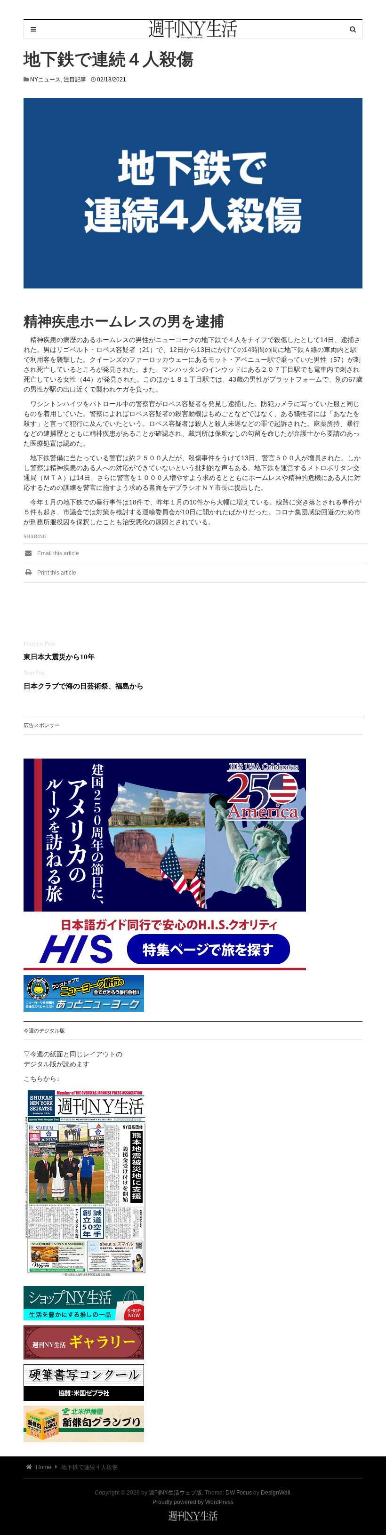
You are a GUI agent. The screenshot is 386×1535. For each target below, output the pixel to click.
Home (42, 1467)
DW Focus (238, 1492)
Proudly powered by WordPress (193, 1502)
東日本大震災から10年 (59, 657)
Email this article (57, 553)
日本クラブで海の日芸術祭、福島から (84, 686)
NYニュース (45, 79)
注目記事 (75, 79)
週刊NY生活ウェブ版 (175, 1492)
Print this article (56, 572)
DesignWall (275, 1492)
